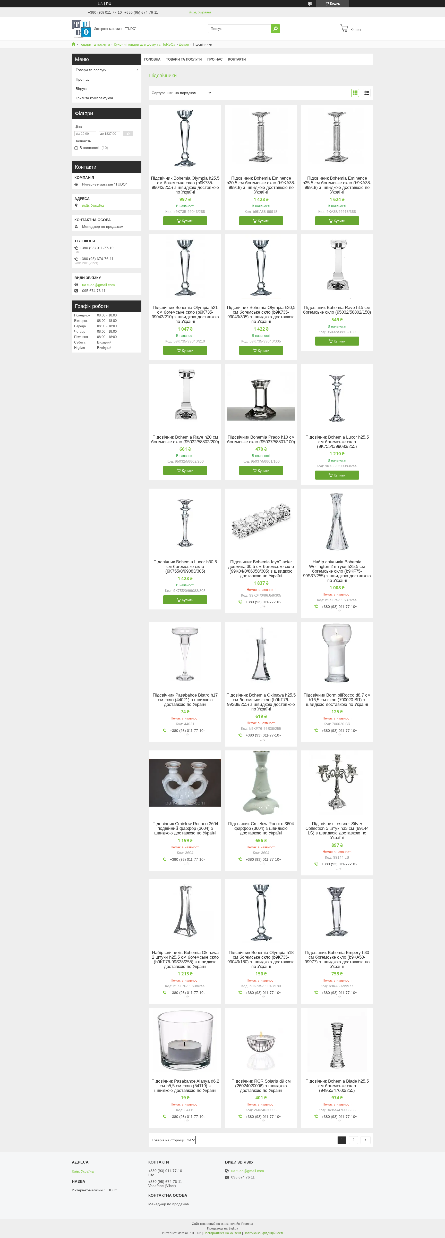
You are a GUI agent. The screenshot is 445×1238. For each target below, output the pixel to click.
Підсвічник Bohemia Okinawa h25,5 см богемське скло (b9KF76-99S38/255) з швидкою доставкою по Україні (261, 702)
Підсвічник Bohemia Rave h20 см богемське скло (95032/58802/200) (185, 439)
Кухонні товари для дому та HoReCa (144, 44)
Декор (184, 44)
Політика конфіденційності (263, 1233)
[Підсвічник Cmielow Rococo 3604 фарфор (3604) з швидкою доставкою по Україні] (261, 782)
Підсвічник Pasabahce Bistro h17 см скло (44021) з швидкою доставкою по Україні (185, 700)
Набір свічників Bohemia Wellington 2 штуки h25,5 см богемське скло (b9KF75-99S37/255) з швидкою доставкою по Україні (337, 571)
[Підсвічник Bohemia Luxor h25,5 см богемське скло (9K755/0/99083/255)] (337, 396)
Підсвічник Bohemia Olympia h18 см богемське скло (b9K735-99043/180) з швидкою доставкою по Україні (261, 959)
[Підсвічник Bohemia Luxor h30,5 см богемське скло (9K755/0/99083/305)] (185, 521)
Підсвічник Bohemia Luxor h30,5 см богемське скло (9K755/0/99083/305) (185, 567)
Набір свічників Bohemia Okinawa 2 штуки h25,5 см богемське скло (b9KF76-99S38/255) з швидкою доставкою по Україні (185, 959)
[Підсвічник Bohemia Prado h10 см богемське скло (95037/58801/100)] (261, 396)
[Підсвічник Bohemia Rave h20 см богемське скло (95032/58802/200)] (185, 396)
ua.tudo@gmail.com (98, 285)
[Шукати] (275, 28)
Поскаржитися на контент (222, 1233)
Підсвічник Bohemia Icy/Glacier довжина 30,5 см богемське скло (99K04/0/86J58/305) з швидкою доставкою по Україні (261, 569)
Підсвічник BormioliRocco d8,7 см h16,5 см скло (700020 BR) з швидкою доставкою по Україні (337, 700)
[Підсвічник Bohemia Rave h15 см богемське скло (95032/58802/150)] (337, 266)
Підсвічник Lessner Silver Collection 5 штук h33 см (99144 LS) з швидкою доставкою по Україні (337, 831)
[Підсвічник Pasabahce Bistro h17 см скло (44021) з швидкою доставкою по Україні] (185, 654)
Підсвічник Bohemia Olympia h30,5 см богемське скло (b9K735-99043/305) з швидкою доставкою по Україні (261, 314)
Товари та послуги (94, 44)
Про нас (214, 59)
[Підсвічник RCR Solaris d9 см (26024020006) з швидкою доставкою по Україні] (261, 1040)
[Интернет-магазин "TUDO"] (81, 28)
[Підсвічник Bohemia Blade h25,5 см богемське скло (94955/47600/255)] (337, 1040)
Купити (187, 221)
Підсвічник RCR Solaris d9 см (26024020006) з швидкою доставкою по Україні (261, 1086)
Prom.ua (247, 1224)
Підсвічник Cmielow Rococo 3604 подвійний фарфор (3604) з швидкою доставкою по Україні (185, 828)
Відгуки (82, 89)
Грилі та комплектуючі (94, 98)
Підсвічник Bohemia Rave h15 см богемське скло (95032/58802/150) (337, 310)
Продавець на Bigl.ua (222, 1228)
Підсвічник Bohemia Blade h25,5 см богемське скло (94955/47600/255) (337, 1086)
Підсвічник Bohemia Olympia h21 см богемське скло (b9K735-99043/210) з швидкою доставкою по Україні (185, 314)
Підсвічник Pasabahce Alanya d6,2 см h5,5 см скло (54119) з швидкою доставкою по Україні (185, 1086)
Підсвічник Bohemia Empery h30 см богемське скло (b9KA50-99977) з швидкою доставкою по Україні (337, 959)
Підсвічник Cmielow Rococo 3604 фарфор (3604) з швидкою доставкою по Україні (261, 828)
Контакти (237, 59)
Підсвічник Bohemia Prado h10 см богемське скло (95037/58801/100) (261, 439)
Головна (152, 59)
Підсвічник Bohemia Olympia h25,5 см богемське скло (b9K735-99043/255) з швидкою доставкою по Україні (185, 185)
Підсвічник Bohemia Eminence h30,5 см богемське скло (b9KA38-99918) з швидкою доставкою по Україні (261, 185)
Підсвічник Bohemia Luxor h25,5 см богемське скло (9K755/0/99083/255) (337, 442)
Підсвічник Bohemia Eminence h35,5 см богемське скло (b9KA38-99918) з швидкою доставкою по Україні (337, 185)
